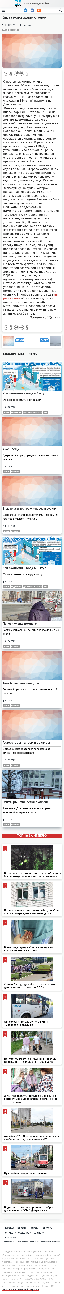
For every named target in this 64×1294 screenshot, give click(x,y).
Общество (23, 1233)
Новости (14, 30)
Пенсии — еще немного (20, 623)
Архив (5, 30)
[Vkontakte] (6, 73)
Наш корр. (27, 25)
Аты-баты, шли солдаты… (22, 683)
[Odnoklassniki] (11, 73)
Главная (9, 1228)
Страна (9, 1233)
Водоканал (16, 412)
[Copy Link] (27, 73)
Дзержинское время (32, 412)
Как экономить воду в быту (23, 393)
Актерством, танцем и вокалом (26, 742)
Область (47, 1228)
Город (34, 1228)
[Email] (21, 73)
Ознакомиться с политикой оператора (20, 1289)
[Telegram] (16, 73)
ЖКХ (45, 412)
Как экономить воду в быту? (24, 568)
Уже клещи (11, 449)
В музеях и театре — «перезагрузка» (30, 508)
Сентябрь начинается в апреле (26, 802)
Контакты (10, 1238)
